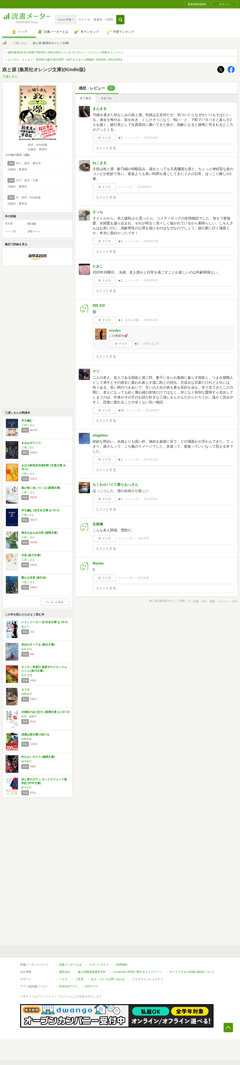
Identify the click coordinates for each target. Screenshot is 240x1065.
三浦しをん (20, 43)
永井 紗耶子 (29, 716)
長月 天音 (26, 675)
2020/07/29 (151, 241)
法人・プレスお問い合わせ (108, 979)
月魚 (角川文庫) (31, 555)
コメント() (131, 137)
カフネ (25, 689)
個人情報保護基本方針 (92, 971)
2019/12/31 (151, 320)
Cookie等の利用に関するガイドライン (137, 971)
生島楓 (98, 524)
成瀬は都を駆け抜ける (35, 734)
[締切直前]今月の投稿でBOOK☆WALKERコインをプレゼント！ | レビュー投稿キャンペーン (66, 52)
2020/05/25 (151, 280)
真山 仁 (25, 626)
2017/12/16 (151, 459)
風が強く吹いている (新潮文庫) (40, 487)
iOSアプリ (91, 986)
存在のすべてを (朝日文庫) (38, 644)
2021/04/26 (151, 137)
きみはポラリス (31, 443)
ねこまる (100, 163)
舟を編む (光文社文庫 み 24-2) (40, 510)
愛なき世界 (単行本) (33, 577)
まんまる (100, 108)
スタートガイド (99, 964)
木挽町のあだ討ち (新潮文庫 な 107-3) (45, 712)
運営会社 (64, 971)
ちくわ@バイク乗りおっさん (115, 484)
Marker (98, 563)
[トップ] (4, 43)
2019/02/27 (152, 410)
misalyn (114, 330)
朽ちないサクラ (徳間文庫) (38, 757)
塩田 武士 (26, 649)
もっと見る (57, 602)
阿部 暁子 (26, 694)
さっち (98, 212)
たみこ (98, 266)
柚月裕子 (26, 761)
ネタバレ (106, 98)
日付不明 (143, 538)
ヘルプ (63, 979)
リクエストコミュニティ (147, 979)
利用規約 (122, 964)
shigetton (100, 435)
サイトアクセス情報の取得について (191, 971)
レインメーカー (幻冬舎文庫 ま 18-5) (44, 622)
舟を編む (27, 420)
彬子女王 (26, 787)
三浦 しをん (28, 424)
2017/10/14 (151, 499)
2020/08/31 (144, 187)
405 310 (99, 305)
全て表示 (85, 98)
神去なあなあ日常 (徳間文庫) (39, 532)
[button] (120, 19)
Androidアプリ (68, 986)
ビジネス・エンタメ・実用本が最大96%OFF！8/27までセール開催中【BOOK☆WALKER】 (65, 59)
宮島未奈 (26, 738)
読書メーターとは (70, 964)
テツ (96, 371)
